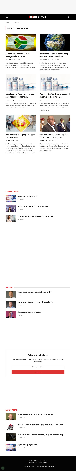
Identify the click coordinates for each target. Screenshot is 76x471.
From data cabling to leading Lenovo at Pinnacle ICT (35, 216)
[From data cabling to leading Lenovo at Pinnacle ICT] (11, 218)
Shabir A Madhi (10, 140)
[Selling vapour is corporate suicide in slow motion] (11, 294)
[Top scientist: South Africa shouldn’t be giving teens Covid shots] (55, 82)
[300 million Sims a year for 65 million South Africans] (11, 416)
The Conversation (45, 100)
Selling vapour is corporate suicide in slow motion (34, 292)
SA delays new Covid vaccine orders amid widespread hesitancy (20, 95)
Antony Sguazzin (11, 59)
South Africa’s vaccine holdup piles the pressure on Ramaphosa (54, 136)
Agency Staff (44, 140)
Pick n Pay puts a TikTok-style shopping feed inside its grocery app (40, 425)
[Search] (69, 17)
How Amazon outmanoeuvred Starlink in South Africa (35, 302)
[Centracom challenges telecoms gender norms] (11, 208)
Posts (11, 22)
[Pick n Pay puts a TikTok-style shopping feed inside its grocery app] (11, 427)
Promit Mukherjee (11, 100)
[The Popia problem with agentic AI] (11, 314)
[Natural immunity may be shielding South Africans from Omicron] (55, 42)
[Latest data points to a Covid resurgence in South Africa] (21, 42)
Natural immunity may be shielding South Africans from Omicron (54, 55)
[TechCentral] (38, 17)
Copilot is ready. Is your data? (27, 196)
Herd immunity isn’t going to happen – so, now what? (20, 136)
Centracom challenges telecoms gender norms (33, 206)
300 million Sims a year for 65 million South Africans (35, 415)
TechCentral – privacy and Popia (45, 466)
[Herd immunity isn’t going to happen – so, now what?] (21, 123)
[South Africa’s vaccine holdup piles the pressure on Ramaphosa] (55, 123)
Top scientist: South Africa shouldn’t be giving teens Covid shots (55, 95)
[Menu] (7, 17)
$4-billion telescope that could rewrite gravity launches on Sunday (40, 435)
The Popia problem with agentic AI (29, 312)
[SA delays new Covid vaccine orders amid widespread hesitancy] (21, 82)
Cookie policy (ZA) (29, 466)
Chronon (44, 462)
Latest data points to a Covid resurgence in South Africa (17, 55)
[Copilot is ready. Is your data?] (11, 198)
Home (7, 22)
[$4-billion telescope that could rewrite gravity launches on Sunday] (11, 437)
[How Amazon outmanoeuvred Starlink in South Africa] (11, 304)
